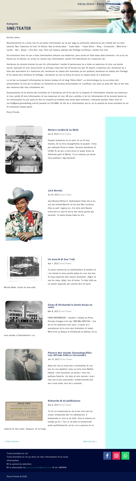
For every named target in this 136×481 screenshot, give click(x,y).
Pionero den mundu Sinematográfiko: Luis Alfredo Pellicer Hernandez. (70, 354)
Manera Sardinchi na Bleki (63, 129)
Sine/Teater (65, 134)
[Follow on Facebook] (107, 456)
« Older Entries (11, 441)
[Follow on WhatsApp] (125, 456)
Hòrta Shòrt (86, 4)
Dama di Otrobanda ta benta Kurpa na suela (70, 306)
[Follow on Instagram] (116, 456)
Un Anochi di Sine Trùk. (61, 259)
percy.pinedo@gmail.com (39, 467)
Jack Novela (55, 190)
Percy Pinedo (106, 4)
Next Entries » (90, 441)
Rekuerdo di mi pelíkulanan (64, 400)
